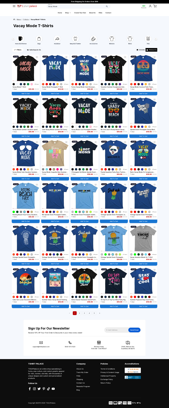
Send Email (134, 330)
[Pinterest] (43, 389)
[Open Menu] (14, 6)
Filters (19, 50)
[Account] (150, 6)
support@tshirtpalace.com (41, 346)
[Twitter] (39, 389)
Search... (50, 4)
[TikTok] (48, 389)
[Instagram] (34, 389)
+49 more (36, 84)
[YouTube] (53, 389)
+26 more (125, 84)
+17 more (95, 211)
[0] (155, 6)
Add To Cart (26, 93)
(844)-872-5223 (70, 346)
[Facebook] (29, 389)
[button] (37, 57)
